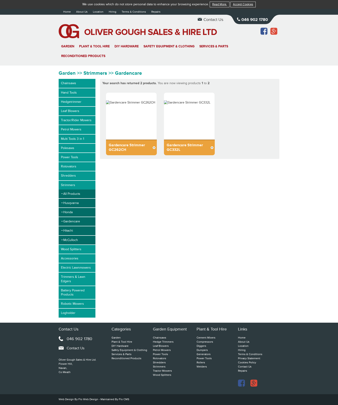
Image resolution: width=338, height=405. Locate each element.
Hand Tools (69, 93)
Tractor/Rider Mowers (76, 120)
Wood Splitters (71, 249)
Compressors (205, 342)
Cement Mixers (206, 337)
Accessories (69, 258)
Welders (202, 366)
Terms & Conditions (134, 12)
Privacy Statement (249, 358)
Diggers (201, 346)
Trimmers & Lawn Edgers (73, 279)
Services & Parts (213, 46)
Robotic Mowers (72, 304)
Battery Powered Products (73, 292)
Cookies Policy (247, 362)
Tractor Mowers (162, 371)
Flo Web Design (88, 399)
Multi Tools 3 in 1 (72, 139)
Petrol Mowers (71, 129)
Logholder (68, 313)
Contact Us (213, 19)
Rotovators (68, 166)
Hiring (112, 12)
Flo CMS (124, 399)
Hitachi (68, 231)
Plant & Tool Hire (94, 46)
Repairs (155, 12)
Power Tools (69, 157)
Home (67, 12)
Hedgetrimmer (71, 102)
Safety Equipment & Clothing (169, 46)
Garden (67, 46)
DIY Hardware (127, 46)
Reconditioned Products (83, 56)
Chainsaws (68, 83)
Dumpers (202, 350)
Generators (204, 354)
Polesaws (67, 148)
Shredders (68, 176)
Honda (68, 212)
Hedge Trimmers (163, 342)
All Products (71, 194)
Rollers (201, 362)
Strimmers (68, 185)
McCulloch (70, 240)
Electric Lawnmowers (76, 268)
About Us (82, 12)
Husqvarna (71, 203)
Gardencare (71, 221)
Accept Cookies (243, 4)
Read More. (219, 4)
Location (98, 12)
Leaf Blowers (70, 111)
